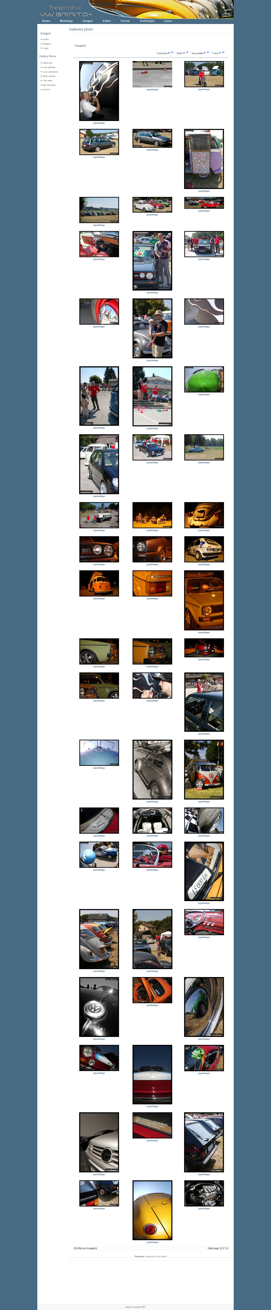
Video (107, 20)
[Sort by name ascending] (205, 53)
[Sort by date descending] (187, 53)
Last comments (50, 72)
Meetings (66, 20)
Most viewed (49, 76)
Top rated (47, 80)
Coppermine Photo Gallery (156, 1256)
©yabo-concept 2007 (135, 1307)
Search (46, 89)
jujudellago (99, 123)
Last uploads (49, 67)
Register (47, 44)
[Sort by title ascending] (220, 53)
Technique (147, 20)
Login (45, 48)
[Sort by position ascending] (169, 53)
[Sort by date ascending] (184, 53)
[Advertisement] (50, 117)
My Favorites (49, 85)
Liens (168, 20)
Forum (125, 20)
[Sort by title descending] (223, 53)
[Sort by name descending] (208, 53)
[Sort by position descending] (172, 53)
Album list (47, 63)
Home (46, 20)
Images (88, 20)
